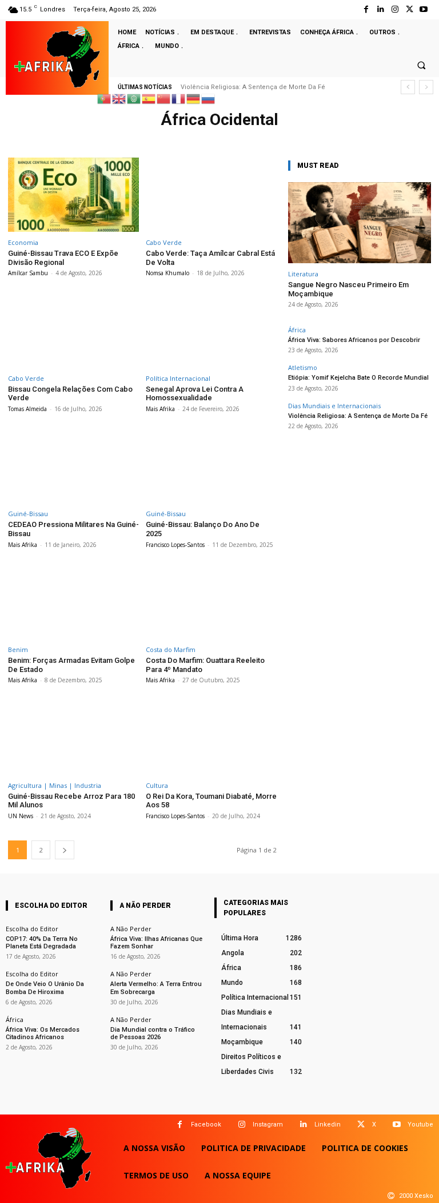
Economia (23, 242)
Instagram (268, 1124)
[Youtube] (424, 9)
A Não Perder (130, 929)
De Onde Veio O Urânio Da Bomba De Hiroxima (45, 987)
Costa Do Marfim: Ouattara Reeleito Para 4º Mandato (205, 665)
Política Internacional (178, 378)
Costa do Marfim (170, 649)
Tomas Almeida (27, 409)
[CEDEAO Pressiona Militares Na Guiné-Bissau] (73, 466)
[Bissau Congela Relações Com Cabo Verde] (73, 330)
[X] (361, 1124)
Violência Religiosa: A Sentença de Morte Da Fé (253, 87)
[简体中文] (164, 98)
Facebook (206, 1124)
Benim (18, 649)
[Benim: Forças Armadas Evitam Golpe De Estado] (73, 602)
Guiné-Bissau (28, 513)
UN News (20, 816)
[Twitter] (409, 9)
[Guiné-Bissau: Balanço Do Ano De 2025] (211, 466)
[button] (421, 65)
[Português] (104, 98)
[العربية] (134, 98)
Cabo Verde (164, 242)
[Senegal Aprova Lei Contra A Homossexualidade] (211, 330)
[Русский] (208, 98)
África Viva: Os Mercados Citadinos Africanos (42, 1033)
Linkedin (327, 1124)
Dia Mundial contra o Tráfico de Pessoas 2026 (152, 1033)
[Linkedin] (303, 1124)
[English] (119, 98)
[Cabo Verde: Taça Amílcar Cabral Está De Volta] (211, 195)
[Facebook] (366, 9)
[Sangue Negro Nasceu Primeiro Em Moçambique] (359, 223)
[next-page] (64, 849)
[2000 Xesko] (391, 1196)
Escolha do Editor (32, 929)
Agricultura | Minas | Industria (54, 785)
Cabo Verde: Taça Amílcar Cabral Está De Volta (210, 258)
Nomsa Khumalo (167, 273)
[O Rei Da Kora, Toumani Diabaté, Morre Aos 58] (211, 737)
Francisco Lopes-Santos (175, 545)
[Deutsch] (193, 98)
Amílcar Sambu (28, 273)
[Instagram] (395, 9)
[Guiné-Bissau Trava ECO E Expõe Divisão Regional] (73, 195)
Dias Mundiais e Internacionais (334, 406)
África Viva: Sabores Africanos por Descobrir (354, 340)
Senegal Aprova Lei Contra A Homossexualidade (195, 394)
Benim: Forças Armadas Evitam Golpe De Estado (71, 665)
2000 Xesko (416, 1196)
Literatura (303, 274)
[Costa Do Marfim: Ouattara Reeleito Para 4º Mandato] (211, 602)
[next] (426, 87)
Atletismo (302, 367)
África (297, 330)
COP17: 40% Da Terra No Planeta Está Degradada (42, 942)
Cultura (157, 785)
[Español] (149, 98)
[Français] (178, 98)
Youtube (420, 1124)
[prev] (408, 87)
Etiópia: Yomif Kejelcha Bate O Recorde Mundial (358, 377)
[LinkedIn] (380, 9)
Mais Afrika (160, 409)
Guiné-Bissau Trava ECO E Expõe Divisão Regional (63, 258)
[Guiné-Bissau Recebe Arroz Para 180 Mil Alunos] (73, 737)
